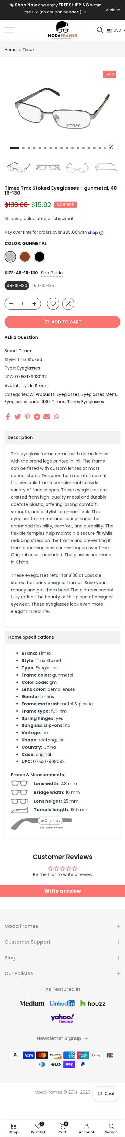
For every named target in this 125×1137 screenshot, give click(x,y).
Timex (28, 50)
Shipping (13, 219)
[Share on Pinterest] (27, 416)
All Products (42, 394)
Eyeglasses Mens (99, 394)
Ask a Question (21, 337)
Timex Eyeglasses (85, 402)
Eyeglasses (28, 368)
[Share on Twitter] (17, 416)
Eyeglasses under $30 (27, 402)
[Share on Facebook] (8, 416)
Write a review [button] (62, 891)
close (114, 10)
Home (11, 50)
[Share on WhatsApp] (56, 416)
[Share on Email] (46, 416)
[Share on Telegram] (37, 416)
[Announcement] (55, 8)
